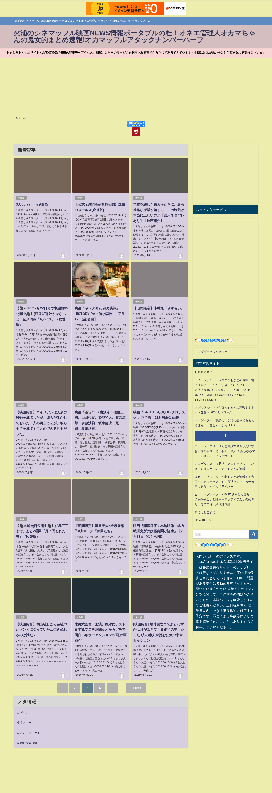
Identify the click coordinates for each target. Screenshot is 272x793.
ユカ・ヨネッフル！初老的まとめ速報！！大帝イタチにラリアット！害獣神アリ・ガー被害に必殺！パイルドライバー (224, 481)
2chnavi (21, 118)
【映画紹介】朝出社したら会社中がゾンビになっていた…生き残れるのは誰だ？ (41, 629)
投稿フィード (25, 722)
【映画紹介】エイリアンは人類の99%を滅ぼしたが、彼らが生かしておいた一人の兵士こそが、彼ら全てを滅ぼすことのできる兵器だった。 (41, 423)
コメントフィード (28, 732)
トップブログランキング (211, 351)
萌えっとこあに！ (206, 512)
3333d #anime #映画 (32, 204)
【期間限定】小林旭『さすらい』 (158, 308)
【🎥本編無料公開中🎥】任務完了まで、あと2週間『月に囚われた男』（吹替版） (42, 531)
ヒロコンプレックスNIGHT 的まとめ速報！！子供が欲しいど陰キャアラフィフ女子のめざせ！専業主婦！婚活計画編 (225, 499)
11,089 (136, 688)
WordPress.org (27, 742)
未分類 (21, 198)
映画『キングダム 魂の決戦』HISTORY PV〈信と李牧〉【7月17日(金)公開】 (99, 313)
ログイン (22, 712)
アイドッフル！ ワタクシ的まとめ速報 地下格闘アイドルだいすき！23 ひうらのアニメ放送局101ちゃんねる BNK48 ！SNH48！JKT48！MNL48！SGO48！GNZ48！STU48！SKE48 (225, 390)
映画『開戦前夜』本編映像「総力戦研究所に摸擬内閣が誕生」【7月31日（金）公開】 (158, 531)
